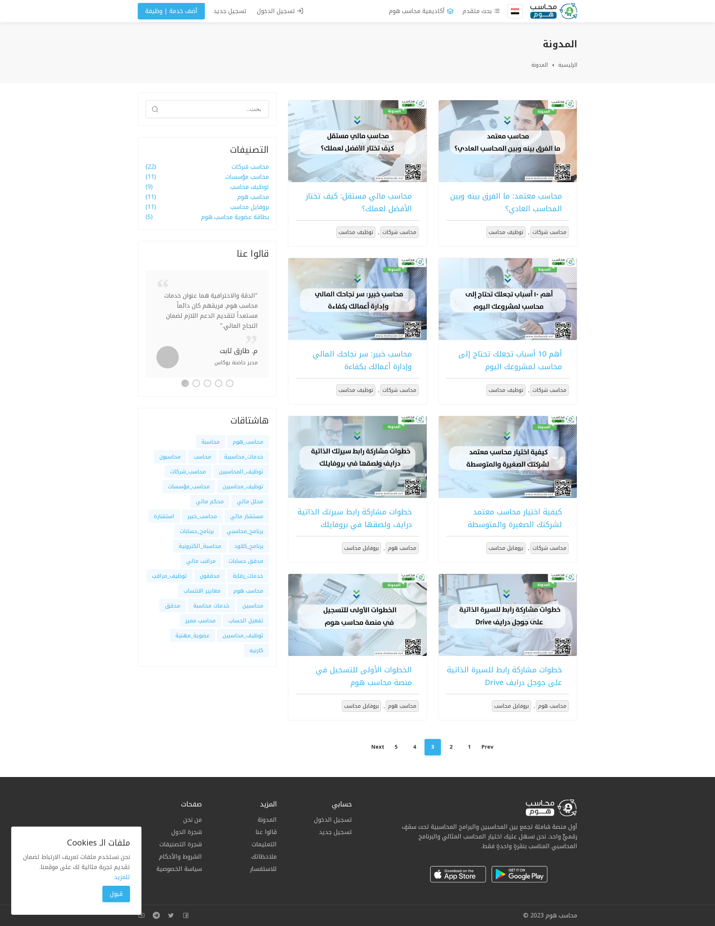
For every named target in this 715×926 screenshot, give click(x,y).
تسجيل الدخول (277, 11)
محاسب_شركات (188, 471)
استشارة (164, 516)
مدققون (210, 576)
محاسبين (252, 605)
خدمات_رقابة (248, 576)
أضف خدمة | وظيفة (171, 11)
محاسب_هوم (248, 442)
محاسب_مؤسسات (189, 486)
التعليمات (264, 844)
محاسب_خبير (202, 516)
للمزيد (122, 877)
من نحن (192, 820)
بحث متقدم (478, 11)
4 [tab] (196, 383)
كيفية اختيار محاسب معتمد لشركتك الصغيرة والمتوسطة (515, 518)
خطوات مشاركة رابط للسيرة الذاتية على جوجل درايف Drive (504, 676)
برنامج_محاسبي (245, 531)
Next (377, 747)
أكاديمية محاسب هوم (417, 11)
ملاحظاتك (264, 856)
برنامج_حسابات (197, 531)
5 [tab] (185, 383)
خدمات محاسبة (211, 605)
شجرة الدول (186, 832)
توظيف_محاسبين (243, 486)
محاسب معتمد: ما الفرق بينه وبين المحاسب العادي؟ (506, 202)
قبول (116, 894)
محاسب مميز (200, 620)
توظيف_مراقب (169, 576)
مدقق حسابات (246, 561)
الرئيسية (567, 65)
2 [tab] (218, 383)
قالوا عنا (266, 832)
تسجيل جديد (230, 11)
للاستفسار (263, 868)
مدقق (172, 605)
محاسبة (210, 442)
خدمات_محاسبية (243, 456)
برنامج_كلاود (248, 546)
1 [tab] (229, 383)
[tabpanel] (207, 324)
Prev (487, 747)
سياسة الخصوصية (179, 868)
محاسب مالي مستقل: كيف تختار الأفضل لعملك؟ (359, 202)
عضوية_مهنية (192, 635)
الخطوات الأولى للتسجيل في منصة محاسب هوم (364, 676)
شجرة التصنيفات (180, 844)
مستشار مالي (246, 516)
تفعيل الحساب (246, 620)
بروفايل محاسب (506, 548)
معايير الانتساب (202, 591)
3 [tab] (207, 383)
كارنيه (256, 650)
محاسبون (170, 456)
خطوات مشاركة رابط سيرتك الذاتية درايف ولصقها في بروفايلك (355, 518)
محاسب (202, 456)
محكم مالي (210, 501)
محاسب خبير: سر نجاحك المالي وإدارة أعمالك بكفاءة (362, 360)
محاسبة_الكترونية (200, 546)
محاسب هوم (402, 548)
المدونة (539, 65)
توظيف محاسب (506, 232)
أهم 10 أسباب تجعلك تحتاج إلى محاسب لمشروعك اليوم (510, 360)
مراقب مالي (201, 561)
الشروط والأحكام (180, 856)
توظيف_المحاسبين (241, 471)
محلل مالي (250, 501)
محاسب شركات (549, 232)
